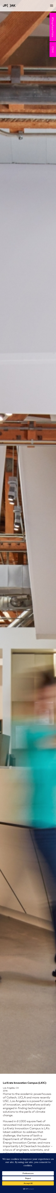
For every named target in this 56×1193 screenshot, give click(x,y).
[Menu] (51, 5)
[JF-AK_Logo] (23, 5)
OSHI (52, 49)
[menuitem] (51, 5)
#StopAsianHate (52, 27)
